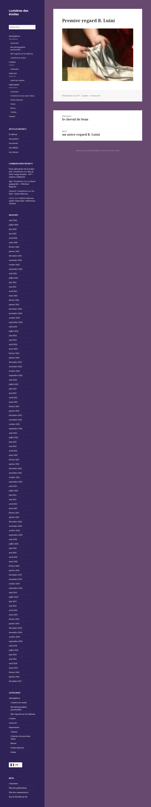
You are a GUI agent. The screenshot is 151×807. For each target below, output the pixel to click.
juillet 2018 (13, 650)
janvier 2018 (14, 677)
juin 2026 (13, 229)
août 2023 (13, 380)
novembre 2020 (15, 526)
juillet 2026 (13, 225)
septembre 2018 (15, 641)
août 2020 (13, 539)
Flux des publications (18, 788)
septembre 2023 (15, 375)
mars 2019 (13, 614)
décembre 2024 (15, 309)
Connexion (13, 783)
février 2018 (14, 672)
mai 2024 (12, 340)
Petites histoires (17, 100)
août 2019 (13, 592)
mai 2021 (12, 499)
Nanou (13, 108)
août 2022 (13, 433)
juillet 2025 (13, 278)
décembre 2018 (15, 628)
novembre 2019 (15, 579)
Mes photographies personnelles (18, 48)
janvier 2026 (14, 251)
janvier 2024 (14, 357)
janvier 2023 (14, 411)
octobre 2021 (14, 477)
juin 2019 (13, 601)
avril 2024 (13, 344)
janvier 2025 (14, 304)
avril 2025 (13, 291)
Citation (14, 112)
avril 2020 (13, 557)
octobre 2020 (14, 530)
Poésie (13, 104)
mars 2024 (13, 349)
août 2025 (13, 273)
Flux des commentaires (18, 792)
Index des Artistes (17, 80)
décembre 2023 (15, 362)
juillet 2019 (13, 597)
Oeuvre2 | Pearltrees (18, 191)
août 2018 (13, 645)
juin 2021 (13, 495)
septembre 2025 (15, 269)
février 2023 (14, 406)
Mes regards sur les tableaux (22, 54)
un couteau (13, 152)
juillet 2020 (13, 544)
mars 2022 (13, 455)
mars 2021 (13, 508)
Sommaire (15, 43)
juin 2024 (13, 335)
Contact (12, 116)
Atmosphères (14, 37)
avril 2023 (13, 397)
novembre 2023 (15, 366)
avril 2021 (13, 504)
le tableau (13, 134)
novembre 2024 (15, 313)
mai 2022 (12, 446)
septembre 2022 (15, 428)
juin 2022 (13, 442)
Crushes (12, 63)
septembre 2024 (15, 322)
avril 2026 (13, 238)
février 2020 (14, 566)
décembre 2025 (15, 256)
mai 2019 (12, 606)
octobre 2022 (14, 424)
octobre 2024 (14, 318)
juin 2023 (13, 388)
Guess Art (13, 74)
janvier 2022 (14, 464)
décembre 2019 (15, 575)
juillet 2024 (13, 331)
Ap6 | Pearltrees (16, 181)
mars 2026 (13, 242)
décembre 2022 (15, 415)
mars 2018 (13, 668)
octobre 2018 (14, 637)
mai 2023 (12, 393)
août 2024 (13, 326)
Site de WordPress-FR (18, 797)
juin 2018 (13, 654)
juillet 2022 (13, 437)
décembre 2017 (15, 681)
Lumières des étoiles (18, 12)
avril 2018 (13, 663)
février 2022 (14, 459)
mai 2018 (12, 659)
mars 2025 (13, 295)
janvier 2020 (14, 570)
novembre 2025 (15, 260)
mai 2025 (12, 287)
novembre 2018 (15, 632)
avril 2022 (13, 451)
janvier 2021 (14, 517)
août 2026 (13, 220)
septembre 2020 (15, 535)
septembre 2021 (15, 482)
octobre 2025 (14, 264)
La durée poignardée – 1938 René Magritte (22, 184)
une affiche (13, 147)
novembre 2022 (15, 420)
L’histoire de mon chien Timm (22, 96)
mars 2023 (13, 402)
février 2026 (14, 247)
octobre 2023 (14, 371)
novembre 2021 (15, 473)
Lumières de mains (18, 58)
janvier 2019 (14, 623)
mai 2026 (12, 233)
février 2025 (14, 300)
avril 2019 (13, 610)
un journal (13, 143)
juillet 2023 (13, 384)
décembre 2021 (15, 468)
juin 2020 (13, 548)
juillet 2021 (13, 490)
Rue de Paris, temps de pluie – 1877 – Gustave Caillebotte (21, 174)
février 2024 (14, 353)
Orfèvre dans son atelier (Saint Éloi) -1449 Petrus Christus (22, 201)
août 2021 (13, 486)
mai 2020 (12, 552)
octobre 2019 (14, 583)
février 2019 (14, 619)
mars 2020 (13, 561)
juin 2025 (13, 282)
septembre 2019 (15, 588)
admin (86, 95)
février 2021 (14, 513)
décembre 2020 (15, 521)
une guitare (14, 139)
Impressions (14, 86)
